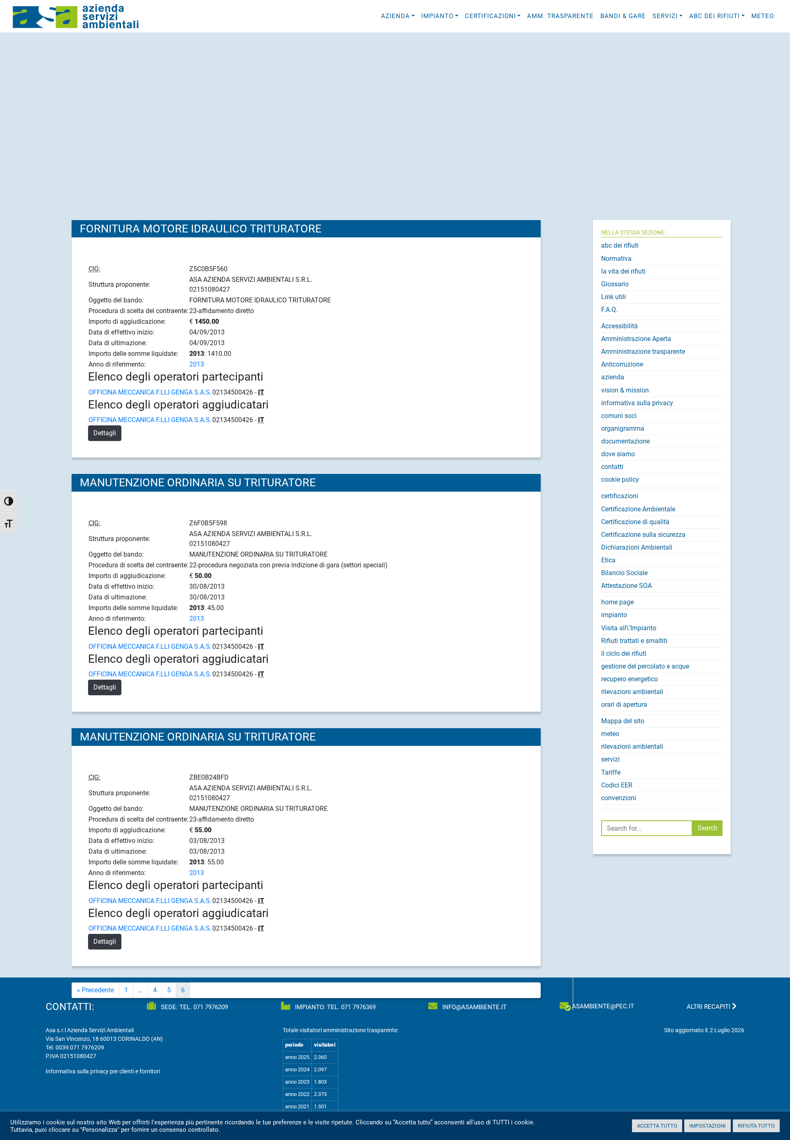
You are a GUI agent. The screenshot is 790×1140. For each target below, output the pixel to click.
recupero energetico (629, 679)
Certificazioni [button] (490, 16)
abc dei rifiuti (620, 245)
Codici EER (616, 785)
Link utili (613, 297)
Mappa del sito (622, 721)
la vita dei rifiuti (623, 271)
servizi (610, 759)
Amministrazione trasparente (643, 351)
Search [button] (707, 828)
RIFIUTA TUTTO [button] (756, 1126)
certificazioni (619, 496)
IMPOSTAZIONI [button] (707, 1126)
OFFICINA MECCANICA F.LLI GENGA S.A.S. (149, 392)
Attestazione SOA (626, 586)
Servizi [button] (665, 16)
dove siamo (618, 454)
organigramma (622, 428)
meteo (762, 16)
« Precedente (95, 990)
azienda (612, 377)
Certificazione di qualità (635, 522)
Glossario (615, 284)
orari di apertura (624, 704)
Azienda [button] (395, 16)
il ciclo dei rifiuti (623, 653)
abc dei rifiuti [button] (714, 16)
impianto (614, 615)
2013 (196, 364)
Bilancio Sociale (624, 573)
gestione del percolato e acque (645, 666)
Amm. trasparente (560, 16)
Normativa (616, 258)
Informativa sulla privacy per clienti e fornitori (103, 1071)
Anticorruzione (622, 364)
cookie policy (620, 479)
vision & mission (625, 390)
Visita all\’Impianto (628, 628)
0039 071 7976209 (80, 1047)
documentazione (625, 441)
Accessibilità (619, 326)
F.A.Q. (609, 309)
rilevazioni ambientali (632, 692)
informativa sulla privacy (637, 403)
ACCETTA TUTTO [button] (657, 1126)
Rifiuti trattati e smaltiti (634, 641)
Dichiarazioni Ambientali (636, 547)
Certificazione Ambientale (638, 509)
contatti (612, 467)
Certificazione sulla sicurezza (643, 535)
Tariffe (610, 772)
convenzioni (618, 798)
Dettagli (104, 433)
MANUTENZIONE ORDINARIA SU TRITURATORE (198, 482)
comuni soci (619, 416)
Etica (608, 560)
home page (617, 602)
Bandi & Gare (623, 16)
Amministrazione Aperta (636, 339)
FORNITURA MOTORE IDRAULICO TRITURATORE (200, 228)
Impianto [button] (437, 16)
